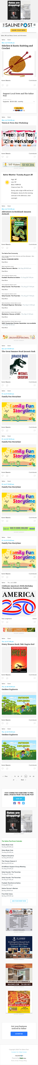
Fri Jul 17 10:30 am (8, 484)
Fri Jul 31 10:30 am (8, 394)
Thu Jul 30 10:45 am (8, 687)
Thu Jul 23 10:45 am (8, 732)
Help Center (23, 1052)
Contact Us (14, 1052)
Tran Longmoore (7, 618)
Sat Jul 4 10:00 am (8, 349)
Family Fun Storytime (11, 397)
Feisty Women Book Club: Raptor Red (18, 644)
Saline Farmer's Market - (16, 268)
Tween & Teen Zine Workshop (15, 123)
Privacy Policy (23, 1060)
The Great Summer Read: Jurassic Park (18, 351)
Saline (3, 40)
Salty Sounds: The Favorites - (18, 286)
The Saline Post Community (10, 253)
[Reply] (7, 85)
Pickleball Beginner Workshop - (18, 305)
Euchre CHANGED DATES (10, 259)
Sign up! (19, 799)
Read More (5, 262)
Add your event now (19, 901)
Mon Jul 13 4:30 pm (8, 209)
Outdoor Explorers (10, 689)
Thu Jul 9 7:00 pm (8, 641)
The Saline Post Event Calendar (12, 841)
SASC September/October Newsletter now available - (19, 324)
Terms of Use (15, 1060)
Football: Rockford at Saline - (17, 277)
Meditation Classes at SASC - (17, 314)
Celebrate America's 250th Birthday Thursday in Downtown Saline (17, 587)
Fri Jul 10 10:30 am (8, 540)
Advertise (19, 1034)
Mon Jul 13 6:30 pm (8, 43)
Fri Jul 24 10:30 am (8, 439)
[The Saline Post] (17, 25)
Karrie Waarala (6, 80)
